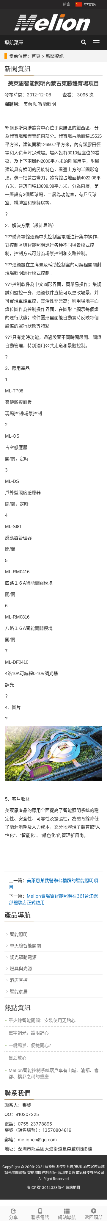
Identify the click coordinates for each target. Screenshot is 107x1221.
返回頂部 (94, 1217)
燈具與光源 (21, 968)
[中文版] (86, 4)
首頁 (36, 56)
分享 (13, 1217)
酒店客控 (19, 980)
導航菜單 (13, 43)
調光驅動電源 (23, 957)
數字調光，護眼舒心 (29, 1033)
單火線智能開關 (25, 945)
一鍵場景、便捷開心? (30, 1045)
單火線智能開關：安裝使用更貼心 (42, 1020)
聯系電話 (40, 1217)
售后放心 (17, 1058)
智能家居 (19, 991)
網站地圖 (73, 1187)
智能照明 (19, 934)
